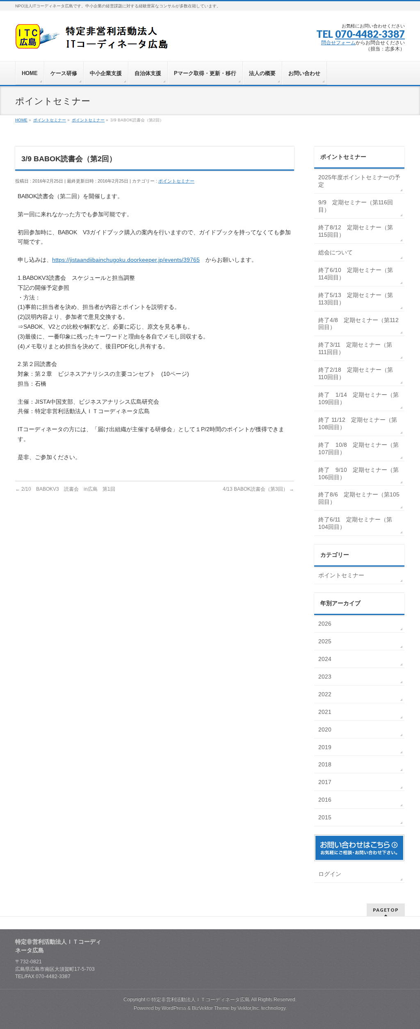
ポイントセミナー (176, 180)
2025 (325, 641)
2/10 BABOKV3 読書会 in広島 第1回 (65, 489)
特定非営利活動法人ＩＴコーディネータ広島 (200, 999)
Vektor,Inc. (248, 1008)
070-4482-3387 (370, 34)
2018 (325, 764)
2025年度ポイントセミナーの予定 (359, 181)
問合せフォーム (338, 43)
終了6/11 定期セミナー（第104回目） (355, 523)
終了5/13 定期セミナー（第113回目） (355, 299)
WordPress (174, 1008)
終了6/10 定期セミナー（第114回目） (355, 274)
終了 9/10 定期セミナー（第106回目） (358, 473)
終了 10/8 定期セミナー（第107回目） (358, 448)
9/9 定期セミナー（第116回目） (355, 206)
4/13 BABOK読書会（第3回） (258, 489)
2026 (325, 623)
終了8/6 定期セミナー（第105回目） (358, 498)
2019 (325, 747)
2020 (325, 729)
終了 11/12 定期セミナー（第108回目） (357, 423)
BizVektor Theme (211, 1008)
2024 (325, 659)
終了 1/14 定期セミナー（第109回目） (358, 398)
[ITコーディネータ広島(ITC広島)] (94, 39)
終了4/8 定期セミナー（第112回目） (358, 324)
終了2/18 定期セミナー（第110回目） (355, 373)
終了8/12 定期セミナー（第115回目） (355, 231)
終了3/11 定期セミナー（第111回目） (355, 348)
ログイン (329, 874)
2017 (325, 782)
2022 (325, 694)
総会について (335, 252)
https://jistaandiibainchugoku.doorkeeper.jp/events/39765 (126, 259)
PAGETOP (386, 909)
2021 (325, 712)
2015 (325, 817)
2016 (325, 799)
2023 (325, 676)
